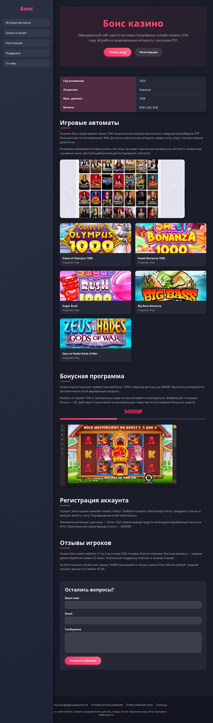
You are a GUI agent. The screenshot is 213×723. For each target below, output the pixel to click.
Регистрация (14, 43)
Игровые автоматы (18, 23)
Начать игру (117, 52)
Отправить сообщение (83, 660)
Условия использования (107, 705)
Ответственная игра (139, 705)
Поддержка (13, 53)
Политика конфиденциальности (67, 705)
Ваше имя (72, 598)
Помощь (161, 705)
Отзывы (11, 63)
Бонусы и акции (16, 33)
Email (68, 613)
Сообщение (73, 629)
